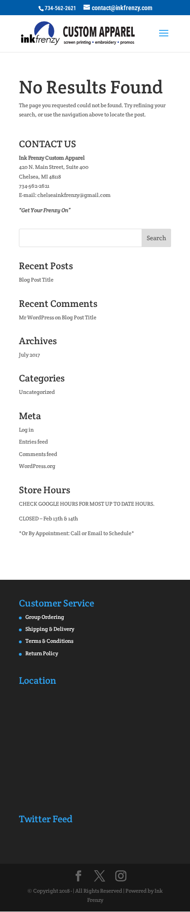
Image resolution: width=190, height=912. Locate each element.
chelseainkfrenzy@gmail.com (74, 194)
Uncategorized (37, 391)
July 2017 (29, 354)
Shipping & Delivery (49, 628)
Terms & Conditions (49, 640)
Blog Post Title (36, 279)
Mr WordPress (36, 317)
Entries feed (33, 441)
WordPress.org (37, 465)
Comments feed (38, 453)
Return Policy (41, 653)
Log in (26, 429)
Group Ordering (44, 616)
